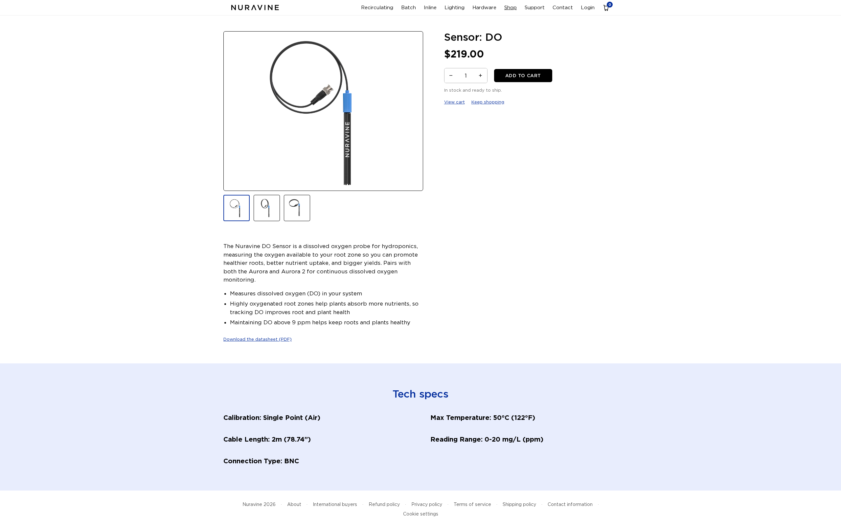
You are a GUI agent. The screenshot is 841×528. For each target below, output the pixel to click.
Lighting (454, 8)
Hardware (484, 8)
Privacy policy (426, 504)
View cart (454, 102)
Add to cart (523, 75)
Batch (408, 8)
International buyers (335, 504)
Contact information (570, 504)
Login (588, 8)
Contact (563, 8)
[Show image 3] (297, 208)
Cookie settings (420, 514)
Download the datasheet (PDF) (257, 339)
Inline (430, 8)
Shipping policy (519, 504)
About (294, 504)
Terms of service (472, 504)
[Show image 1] (236, 208)
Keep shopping (487, 102)
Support (535, 8)
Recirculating (377, 8)
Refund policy (384, 504)
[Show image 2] (267, 208)
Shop (510, 8)
